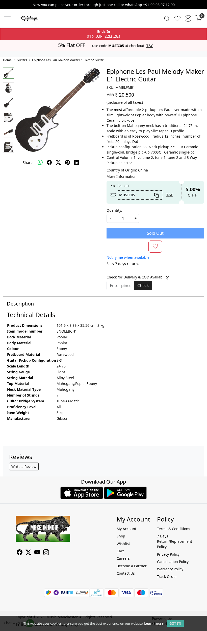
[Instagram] (46, 553)
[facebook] (49, 162)
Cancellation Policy (173, 561)
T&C (149, 45)
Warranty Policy (170, 569)
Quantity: (114, 210)
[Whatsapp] (40, 162)
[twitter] (58, 162)
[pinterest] (67, 162)
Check (143, 285)
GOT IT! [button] (175, 623)
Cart (120, 551)
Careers (123, 558)
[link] (167, 18)
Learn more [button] (154, 623)
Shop (121, 536)
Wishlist (123, 543)
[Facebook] (19, 553)
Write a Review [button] (23, 466)
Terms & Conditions (173, 528)
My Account (126, 528)
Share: (28, 162)
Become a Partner (132, 565)
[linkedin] (76, 162)
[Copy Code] (156, 195)
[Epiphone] (45, 18)
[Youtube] (37, 553)
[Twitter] (28, 553)
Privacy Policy (168, 554)
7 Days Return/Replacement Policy (174, 541)
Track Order (167, 576)
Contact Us (126, 573)
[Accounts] (188, 18)
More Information (122, 176)
